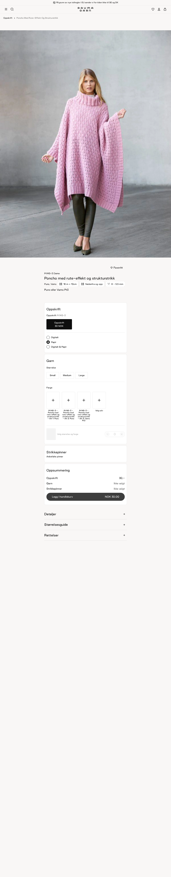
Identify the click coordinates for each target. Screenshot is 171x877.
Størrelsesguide (56, 524)
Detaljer (50, 514)
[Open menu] (6, 9)
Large (81, 375)
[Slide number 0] (83, 254)
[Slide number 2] (87, 254)
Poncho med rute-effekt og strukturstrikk (37, 18)
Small (52, 375)
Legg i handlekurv (85, 496)
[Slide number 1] (85, 254)
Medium (67, 375)
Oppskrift (7, 18)
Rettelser (51, 535)
